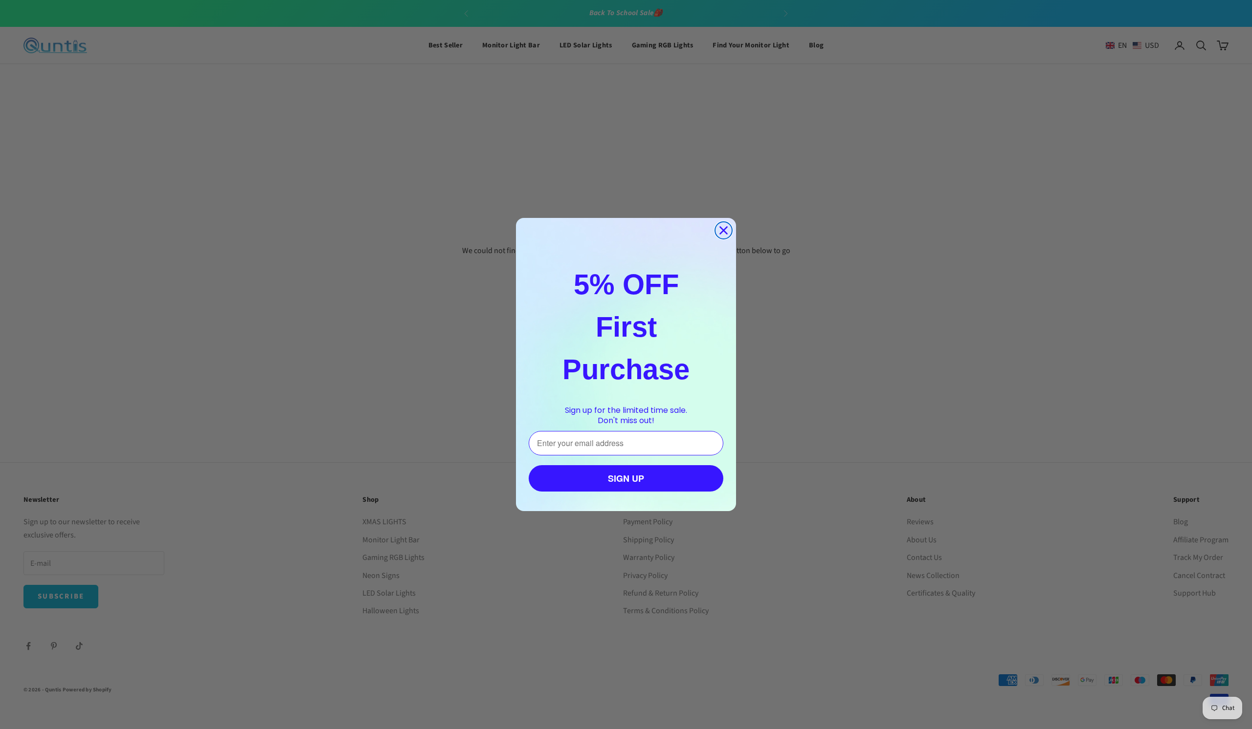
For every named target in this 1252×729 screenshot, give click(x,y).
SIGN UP (626, 478)
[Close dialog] (723, 230)
